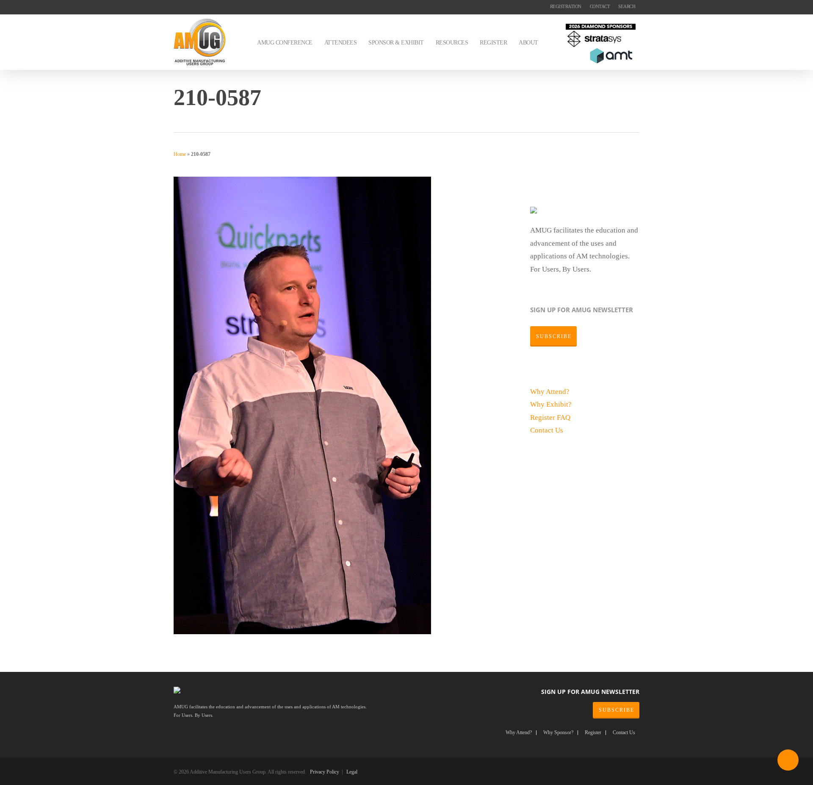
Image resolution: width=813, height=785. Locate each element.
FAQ (563, 417)
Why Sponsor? (558, 732)
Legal (351, 772)
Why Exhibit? (551, 404)
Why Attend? (550, 392)
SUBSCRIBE (616, 710)
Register (543, 417)
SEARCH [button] (626, 6)
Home (180, 154)
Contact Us (546, 430)
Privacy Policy (324, 772)
